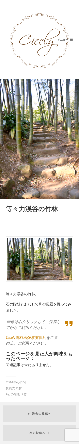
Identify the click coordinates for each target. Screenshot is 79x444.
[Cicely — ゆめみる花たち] (39, 39)
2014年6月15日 (17, 382)
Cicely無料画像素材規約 (26, 337)
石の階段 (14, 394)
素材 (19, 388)
